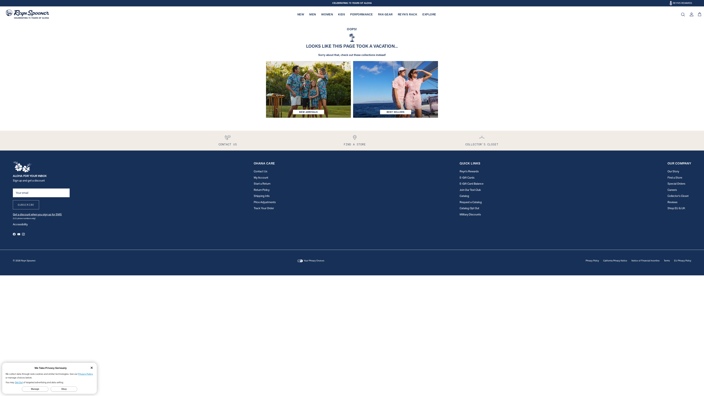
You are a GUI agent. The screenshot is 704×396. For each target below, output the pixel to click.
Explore (429, 14)
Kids (341, 14)
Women (327, 14)
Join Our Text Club (470, 190)
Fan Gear (385, 14)
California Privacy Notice (615, 260)
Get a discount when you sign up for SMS (37, 214)
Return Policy (262, 190)
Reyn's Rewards (469, 171)
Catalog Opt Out (469, 208)
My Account (261, 177)
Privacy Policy (592, 260)
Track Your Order (264, 208)
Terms (667, 260)
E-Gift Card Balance (471, 184)
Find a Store (675, 177)
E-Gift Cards (467, 177)
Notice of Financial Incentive (645, 260)
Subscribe (26, 204)
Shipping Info (262, 196)
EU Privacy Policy (682, 260)
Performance (361, 14)
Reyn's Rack (407, 14)
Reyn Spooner (28, 260)
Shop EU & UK (676, 208)
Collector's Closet (678, 196)
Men (312, 14)
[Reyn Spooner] (27, 14)
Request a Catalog (471, 202)
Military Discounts (470, 214)
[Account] (691, 14)
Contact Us (260, 171)
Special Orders (676, 184)
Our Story (673, 171)
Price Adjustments (265, 202)
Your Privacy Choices (313, 260)
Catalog (464, 196)
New (300, 14)
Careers (672, 190)
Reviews (672, 202)
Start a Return (262, 184)
